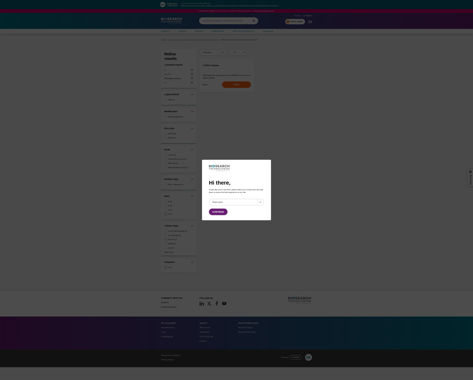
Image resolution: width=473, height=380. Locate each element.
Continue (218, 212)
